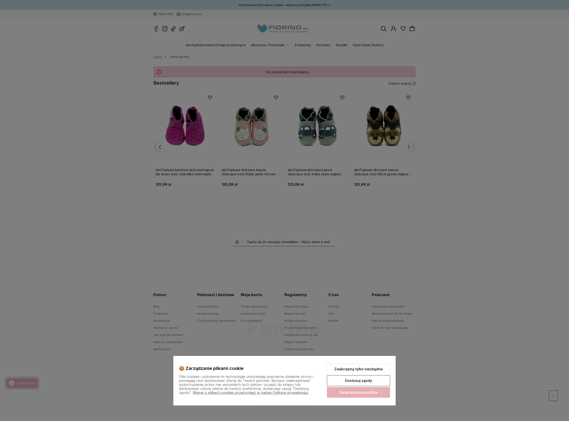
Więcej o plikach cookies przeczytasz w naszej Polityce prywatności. (251, 392)
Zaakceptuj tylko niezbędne (358, 369)
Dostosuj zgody (358, 380)
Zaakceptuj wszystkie (358, 392)
